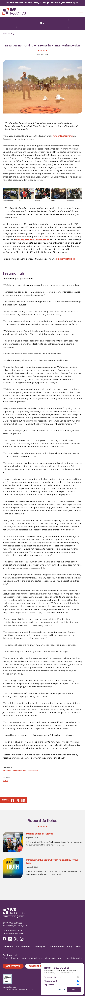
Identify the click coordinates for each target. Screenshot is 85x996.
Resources (7, 771)
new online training (63, 136)
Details (61, 989)
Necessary (53, 977)
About (79, 946)
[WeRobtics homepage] (14, 11)
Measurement (50, 981)
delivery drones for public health (32, 239)
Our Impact (40, 946)
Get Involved (57, 946)
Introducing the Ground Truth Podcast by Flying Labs (52, 861)
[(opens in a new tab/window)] (12, 800)
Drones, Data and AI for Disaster (25, 771)
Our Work (8, 946)
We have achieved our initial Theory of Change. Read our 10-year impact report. (42, 3)
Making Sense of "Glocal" (39, 833)
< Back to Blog (8, 34)
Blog (69, 946)
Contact (6, 987)
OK (73, 989)
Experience (49, 985)
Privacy (13, 987)
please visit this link (66, 258)
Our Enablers (23, 946)
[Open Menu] (81, 11)
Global (5, 781)
